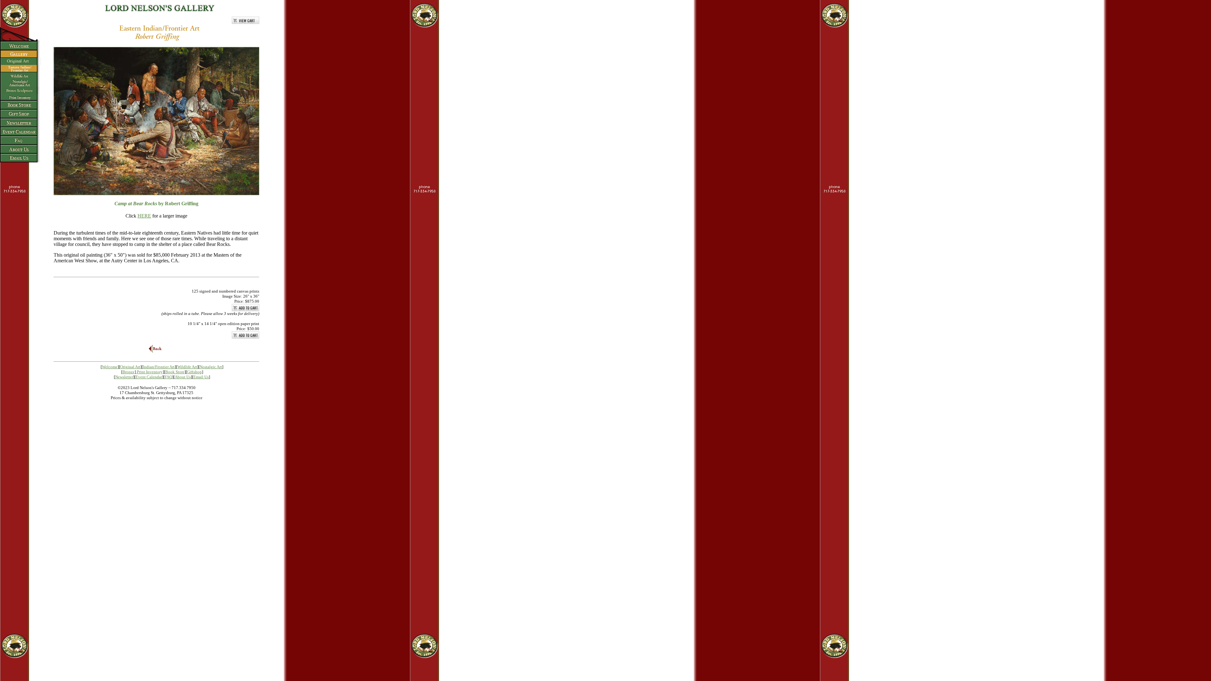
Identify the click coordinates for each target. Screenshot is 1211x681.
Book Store (174, 372)
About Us (183, 377)
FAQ (168, 377)
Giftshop (194, 372)
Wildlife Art (187, 366)
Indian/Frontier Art (159, 366)
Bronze (128, 372)
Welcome (110, 366)
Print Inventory (150, 372)
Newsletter (124, 377)
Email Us (201, 377)
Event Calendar (149, 377)
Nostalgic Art (211, 366)
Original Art (130, 366)
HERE (144, 215)
